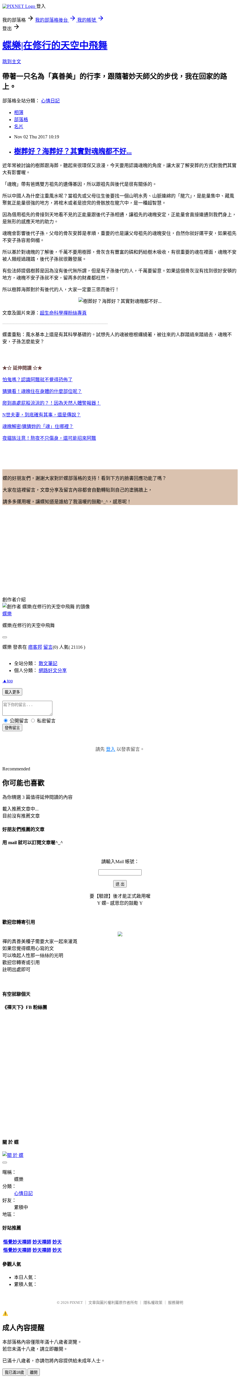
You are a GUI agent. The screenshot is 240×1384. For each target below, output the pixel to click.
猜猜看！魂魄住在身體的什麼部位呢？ (42, 391)
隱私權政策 (152, 1302)
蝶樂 (7, 613)
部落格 (21, 119)
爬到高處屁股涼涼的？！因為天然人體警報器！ (51, 403)
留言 (48, 647)
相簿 (18, 112)
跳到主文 (11, 61)
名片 (18, 126)
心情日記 (50, 100)
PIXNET (76, 1302)
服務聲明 (175, 1302)
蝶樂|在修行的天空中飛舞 (54, 45)
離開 (33, 1372)
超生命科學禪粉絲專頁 (63, 312)
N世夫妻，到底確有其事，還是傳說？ (41, 414)
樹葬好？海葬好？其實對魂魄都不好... (73, 151)
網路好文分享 (53, 670)
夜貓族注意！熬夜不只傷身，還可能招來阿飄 (49, 438)
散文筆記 (48, 663)
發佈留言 (12, 728)
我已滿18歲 (14, 1372)
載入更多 (12, 692)
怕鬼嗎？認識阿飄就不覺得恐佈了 (37, 379)
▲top (7, 680)
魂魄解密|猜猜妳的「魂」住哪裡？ (37, 426)
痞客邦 (35, 647)
